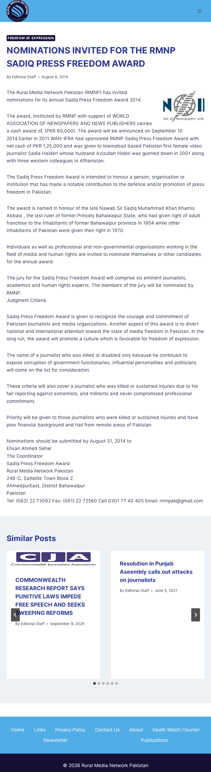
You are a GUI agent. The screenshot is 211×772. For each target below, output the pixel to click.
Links (40, 730)
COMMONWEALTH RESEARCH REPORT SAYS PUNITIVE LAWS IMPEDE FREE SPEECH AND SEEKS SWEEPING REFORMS (50, 596)
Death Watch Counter (176, 730)
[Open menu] (199, 11)
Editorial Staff (24, 77)
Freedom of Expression (31, 38)
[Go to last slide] (15, 614)
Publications (154, 740)
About (136, 730)
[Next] (195, 614)
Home (17, 730)
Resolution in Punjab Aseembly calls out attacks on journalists (156, 571)
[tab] (94, 683)
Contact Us (107, 730)
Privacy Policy (70, 730)
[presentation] (53, 559)
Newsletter (55, 740)
